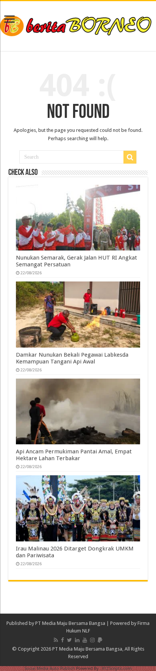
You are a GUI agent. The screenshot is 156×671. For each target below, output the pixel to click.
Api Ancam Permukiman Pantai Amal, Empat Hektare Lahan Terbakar (74, 455)
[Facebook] (62, 640)
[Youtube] (85, 640)
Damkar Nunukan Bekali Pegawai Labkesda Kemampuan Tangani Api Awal (72, 358)
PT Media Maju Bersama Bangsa (70, 623)
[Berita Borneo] (78, 24)
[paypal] (100, 640)
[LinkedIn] (77, 640)
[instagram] (92, 640)
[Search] (129, 157)
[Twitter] (69, 640)
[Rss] (56, 640)
